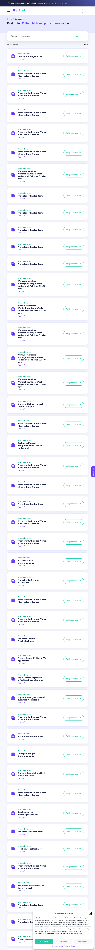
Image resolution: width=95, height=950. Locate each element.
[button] (90, 913)
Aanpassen (82, 941)
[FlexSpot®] (20, 10)
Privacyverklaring (69, 946)
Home (9, 19)
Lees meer (64, 3)
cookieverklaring (77, 933)
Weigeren (63, 941)
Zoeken (79, 36)
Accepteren (44, 941)
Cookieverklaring (57, 946)
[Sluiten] (86, 3)
